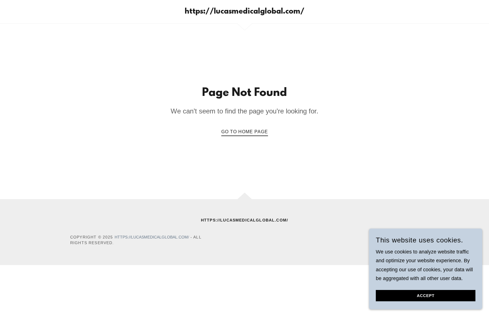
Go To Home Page (244, 131)
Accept (426, 295)
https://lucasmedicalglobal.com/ (152, 237)
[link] (244, 12)
